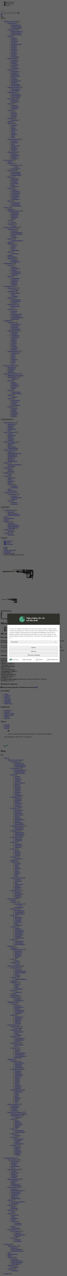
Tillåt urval (33, 651)
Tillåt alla (33, 647)
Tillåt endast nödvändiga (33, 655)
